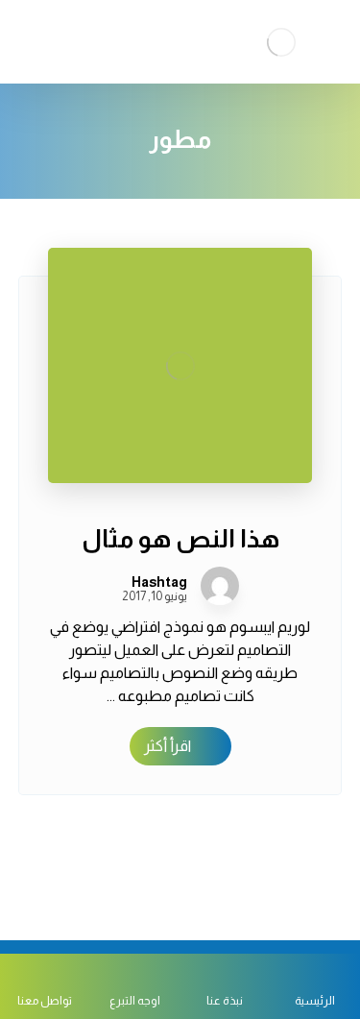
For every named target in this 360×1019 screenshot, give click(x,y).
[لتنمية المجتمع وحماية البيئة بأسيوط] (281, 42)
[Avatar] (220, 586)
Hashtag (159, 582)
